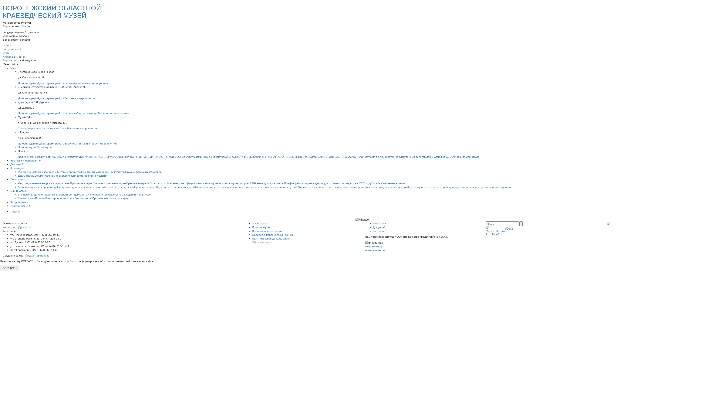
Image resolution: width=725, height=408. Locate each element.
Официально (18, 190)
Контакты (378, 231)
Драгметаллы (26, 175)
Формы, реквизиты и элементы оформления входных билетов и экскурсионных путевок (352, 187)
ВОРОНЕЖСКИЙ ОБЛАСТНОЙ (52, 11)
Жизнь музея (44, 147)
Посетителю (17, 179)
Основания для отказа (465, 156)
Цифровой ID (246, 183)
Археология (100, 175)
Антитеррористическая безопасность (69, 198)
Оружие (130, 172)
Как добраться (19, 202)
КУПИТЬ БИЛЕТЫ (14, 56)
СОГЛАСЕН (9, 268)
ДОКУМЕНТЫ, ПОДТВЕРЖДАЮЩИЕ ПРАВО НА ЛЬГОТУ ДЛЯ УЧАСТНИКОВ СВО (129, 156)
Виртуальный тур (87, 113)
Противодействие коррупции (110, 198)
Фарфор (156, 172)
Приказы (40, 198)
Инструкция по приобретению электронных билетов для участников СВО (406, 156)
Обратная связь (262, 242)
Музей (14, 68)
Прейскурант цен (63, 194)
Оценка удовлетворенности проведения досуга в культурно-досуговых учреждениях (459, 187)
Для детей (16, 164)
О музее (23, 128)
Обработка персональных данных (273, 234)
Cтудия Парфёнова (37, 255)
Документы (81, 194)
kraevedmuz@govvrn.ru (17, 227)
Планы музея (144, 194)
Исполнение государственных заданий (112, 194)
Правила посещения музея (109, 183)
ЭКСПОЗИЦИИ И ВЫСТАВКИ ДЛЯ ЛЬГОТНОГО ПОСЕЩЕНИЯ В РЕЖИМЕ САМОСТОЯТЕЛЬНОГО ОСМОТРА (293, 156)
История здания (28, 83)
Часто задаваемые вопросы (35, 183)
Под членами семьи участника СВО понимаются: (48, 156)
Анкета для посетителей (270, 183)
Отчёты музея (26, 198)
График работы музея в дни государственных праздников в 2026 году (328, 183)
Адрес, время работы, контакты (57, 83)
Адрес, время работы (51, 98)
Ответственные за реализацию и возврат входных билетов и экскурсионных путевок (246, 187)
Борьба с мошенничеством (388, 183)
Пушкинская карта (81, 183)
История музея (27, 147)
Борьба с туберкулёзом (119, 187)
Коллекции (17, 168)
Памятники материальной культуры (103, 172)
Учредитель (25, 194)
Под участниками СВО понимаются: (202, 156)
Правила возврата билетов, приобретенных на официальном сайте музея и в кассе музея (182, 183)
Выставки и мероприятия (92, 83)
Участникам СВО (20, 206)
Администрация (42, 194)
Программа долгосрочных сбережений (81, 187)
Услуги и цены (61, 183)
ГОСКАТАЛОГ (494, 234)
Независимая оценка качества (375, 248)
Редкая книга (26, 172)
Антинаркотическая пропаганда (37, 187)
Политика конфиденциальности (271, 238)
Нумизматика (143, 172)
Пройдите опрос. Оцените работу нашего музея (164, 187)
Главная (15, 211)
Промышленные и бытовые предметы (57, 172)
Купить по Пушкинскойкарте (12, 49)
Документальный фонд (49, 175)
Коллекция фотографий (78, 175)
